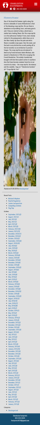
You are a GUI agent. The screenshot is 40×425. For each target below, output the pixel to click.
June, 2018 (13, 303)
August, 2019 (13, 269)
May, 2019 (12, 277)
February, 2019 (14, 284)
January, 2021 (14, 231)
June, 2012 (12, 365)
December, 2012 (14, 351)
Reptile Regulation (14, 201)
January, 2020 (13, 257)
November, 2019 (14, 262)
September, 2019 (14, 267)
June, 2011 (12, 392)
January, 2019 (13, 286)
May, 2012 (12, 368)
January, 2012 (13, 377)
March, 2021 (13, 226)
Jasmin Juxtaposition (15, 203)
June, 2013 (12, 337)
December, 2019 (14, 260)
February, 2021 (14, 229)
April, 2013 (12, 341)
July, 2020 (12, 245)
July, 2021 (12, 219)
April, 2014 (12, 315)
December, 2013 (14, 322)
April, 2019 (12, 279)
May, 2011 (12, 394)
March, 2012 (13, 373)
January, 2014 (13, 320)
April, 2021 (12, 224)
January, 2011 (13, 404)
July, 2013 (12, 334)
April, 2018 (12, 308)
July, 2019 (12, 272)
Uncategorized (24, 188)
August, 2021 (13, 217)
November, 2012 (14, 353)
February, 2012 (13, 375)
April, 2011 (12, 397)
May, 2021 (12, 221)
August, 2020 (14, 243)
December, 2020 (14, 233)
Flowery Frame (11, 17)
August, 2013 (13, 332)
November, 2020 (14, 236)
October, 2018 (13, 293)
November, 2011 (14, 382)
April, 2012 (12, 370)
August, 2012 (13, 361)
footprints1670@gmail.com (20, 420)
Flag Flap (11, 208)
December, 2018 (14, 289)
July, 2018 (12, 301)
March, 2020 (13, 253)
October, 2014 (13, 310)
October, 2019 (13, 265)
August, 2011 (13, 389)
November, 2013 (14, 325)
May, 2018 (12, 305)
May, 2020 (12, 250)
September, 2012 (14, 358)
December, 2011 (14, 380)
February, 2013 (14, 346)
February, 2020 (14, 255)
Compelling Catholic (14, 205)
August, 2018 (13, 298)
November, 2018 (14, 291)
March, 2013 (13, 344)
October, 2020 (13, 238)
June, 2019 (12, 274)
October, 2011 (13, 385)
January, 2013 (14, 349)
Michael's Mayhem (14, 198)
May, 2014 (12, 313)
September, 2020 (14, 241)
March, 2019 (13, 281)
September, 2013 (14, 329)
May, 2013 (12, 339)
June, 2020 (12, 248)
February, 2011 (13, 401)
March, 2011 (13, 399)
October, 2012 (13, 356)
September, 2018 (14, 296)
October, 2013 (13, 327)
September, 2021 (14, 214)
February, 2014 (14, 317)
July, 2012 (12, 363)
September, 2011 (14, 387)
